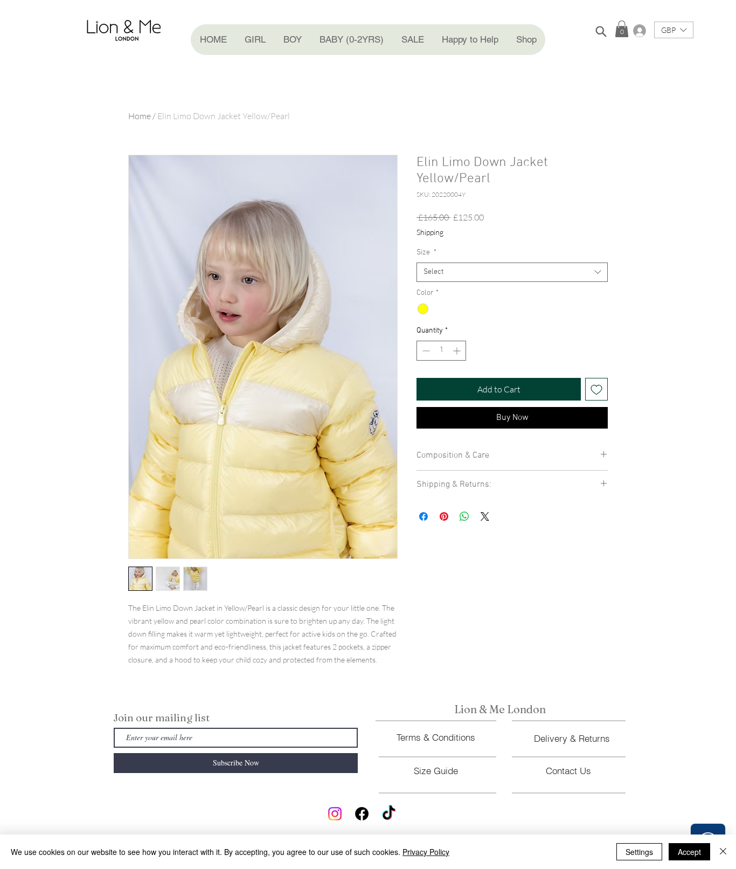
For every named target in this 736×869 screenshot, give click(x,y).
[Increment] (457, 350)
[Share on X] (484, 516)
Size (426, 252)
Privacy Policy (425, 851)
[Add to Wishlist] (596, 389)
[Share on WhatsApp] (464, 516)
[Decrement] (425, 350)
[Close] (723, 851)
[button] (254, 39)
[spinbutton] (441, 350)
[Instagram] (335, 814)
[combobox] (512, 272)
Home (139, 116)
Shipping (429, 232)
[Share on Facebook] (423, 516)
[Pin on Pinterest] (444, 516)
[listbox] (673, 30)
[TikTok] (389, 814)
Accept (689, 851)
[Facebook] (362, 814)
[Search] (601, 31)
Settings (639, 851)
